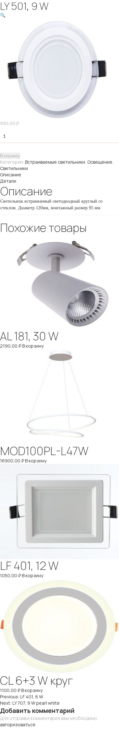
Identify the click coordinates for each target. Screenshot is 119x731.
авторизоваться (17, 724)
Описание (10, 175)
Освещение (99, 162)
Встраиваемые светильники (55, 162)
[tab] (59, 175)
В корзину (10, 155)
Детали (8, 181)
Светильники (14, 168)
